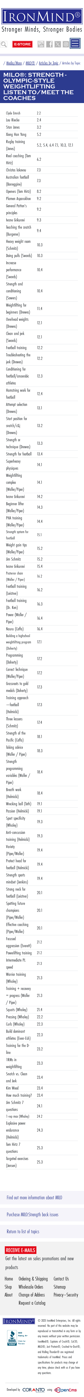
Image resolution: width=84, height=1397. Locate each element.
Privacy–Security (66, 1295)
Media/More (14, 63)
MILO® (30, 63)
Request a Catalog (32, 1303)
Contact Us (61, 1279)
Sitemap (60, 1287)
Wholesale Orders (31, 1287)
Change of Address (32, 1295)
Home (9, 1279)
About (9, 1295)
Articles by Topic (48, 63)
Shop (8, 1287)
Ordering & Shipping (33, 1279)
